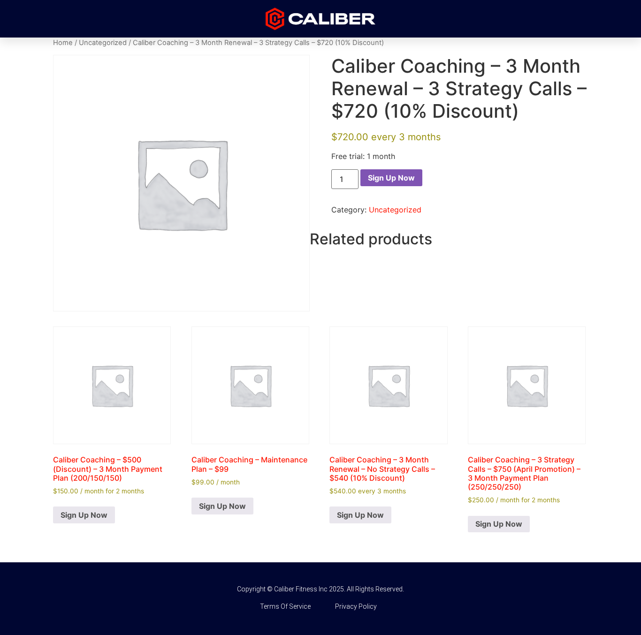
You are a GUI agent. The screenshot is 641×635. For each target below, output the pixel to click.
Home (63, 42)
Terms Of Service (285, 606)
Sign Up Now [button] (84, 515)
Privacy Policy (356, 606)
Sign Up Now (391, 177)
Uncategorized (103, 42)
